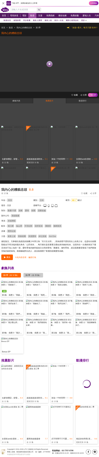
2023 (10, 200)
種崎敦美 (57, 226)
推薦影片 (49, 101)
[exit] (3, 3)
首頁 (3, 27)
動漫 (11, 27)
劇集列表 (16, 101)
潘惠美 (48, 226)
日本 (42, 200)
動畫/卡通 (12, 210)
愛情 (27, 210)
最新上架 (11, 236)
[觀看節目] (49, 64)
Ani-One (52, 236)
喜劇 (20, 210)
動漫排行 (82, 101)
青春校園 (22, 236)
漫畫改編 (42, 210)
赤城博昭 (11, 221)
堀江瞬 (11, 226)
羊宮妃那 (28, 226)
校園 (33, 210)
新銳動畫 (15, 216)
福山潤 (19, 226)
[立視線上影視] (5, 9)
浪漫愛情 (32, 236)
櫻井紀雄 (11, 231)
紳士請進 (42, 236)
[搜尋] (39, 10)
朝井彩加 (39, 226)
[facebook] (88, 451)
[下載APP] (93, 95)
